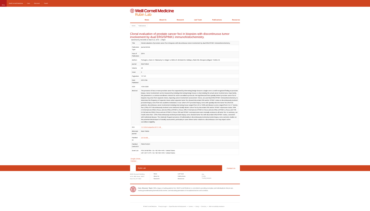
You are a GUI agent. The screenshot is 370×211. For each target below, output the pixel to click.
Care (28, 3)
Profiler (204, 176)
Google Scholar (135, 158)
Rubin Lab (142, 168)
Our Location (133, 168)
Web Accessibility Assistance (216, 206)
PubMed (133, 161)
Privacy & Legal (162, 206)
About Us (162, 20)
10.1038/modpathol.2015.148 (151, 127)
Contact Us (231, 168)
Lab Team (198, 20)
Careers (191, 206)
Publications (217, 20)
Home (132, 20)
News (147, 20)
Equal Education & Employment (177, 206)
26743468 (144, 138)
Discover (37, 3)
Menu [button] (3, 5)
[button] (366, 3)
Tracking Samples (206, 178)
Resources (236, 20)
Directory (203, 206)
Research (180, 20)
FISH (203, 174)
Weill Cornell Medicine (16, 3)
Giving (197, 206)
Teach (46, 3)
